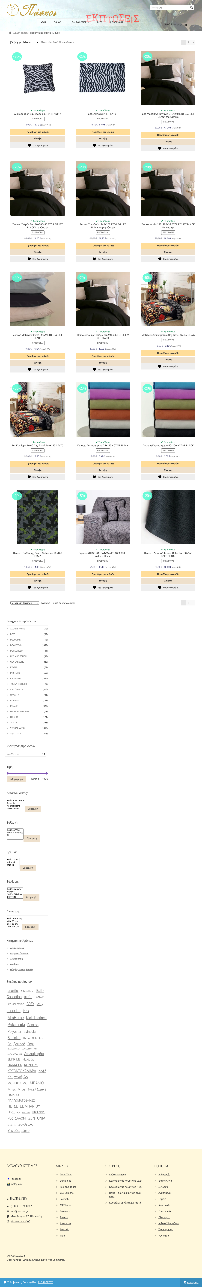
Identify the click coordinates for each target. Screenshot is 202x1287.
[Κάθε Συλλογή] (15, 830)
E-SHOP (57, 22)
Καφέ (42, 1071)
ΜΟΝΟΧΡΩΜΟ (17, 1083)
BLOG (99, 22)
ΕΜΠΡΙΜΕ (14, 1059)
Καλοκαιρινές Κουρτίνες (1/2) (125, 1186)
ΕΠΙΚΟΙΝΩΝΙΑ (116, 22)
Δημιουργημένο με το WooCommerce (43, 1259)
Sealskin (14, 1037)
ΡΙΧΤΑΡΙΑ (38, 1112)
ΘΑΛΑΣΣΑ (15, 1065)
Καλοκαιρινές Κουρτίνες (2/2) (125, 1180)
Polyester (14, 1031)
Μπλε (22, 1089)
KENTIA (13, 667)
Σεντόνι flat (12, 1125)
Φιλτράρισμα (16, 779)
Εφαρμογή (33, 808)
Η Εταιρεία (164, 1174)
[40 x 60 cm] (14, 921)
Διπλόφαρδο (34, 1053)
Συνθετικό (25, 1124)
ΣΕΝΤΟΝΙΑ (36, 1118)
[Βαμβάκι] (15, 891)
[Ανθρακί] (13, 862)
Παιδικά (14, 717)
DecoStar (15, 639)
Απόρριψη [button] (192, 1282)
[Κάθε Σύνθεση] (15, 889)
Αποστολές (164, 1205)
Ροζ (10, 1118)
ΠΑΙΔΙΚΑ (13, 1095)
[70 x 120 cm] (14, 926)
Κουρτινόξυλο (18, 1077)
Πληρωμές (164, 1217)
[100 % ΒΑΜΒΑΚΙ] (15, 894)
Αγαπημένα (164, 1192)
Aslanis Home (17, 628)
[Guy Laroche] (16, 808)
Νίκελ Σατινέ (37, 1089)
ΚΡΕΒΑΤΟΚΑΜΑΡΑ (22, 1071)
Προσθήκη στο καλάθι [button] (38, 132)
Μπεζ (11, 1089)
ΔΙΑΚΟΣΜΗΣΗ (14, 1048)
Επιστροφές (165, 1211)
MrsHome (15, 673)
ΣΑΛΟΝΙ (20, 1118)
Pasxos (33, 1024)
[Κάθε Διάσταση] (14, 918)
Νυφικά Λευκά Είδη (19, 711)
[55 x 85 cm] (14, 924)
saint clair (31, 1031)
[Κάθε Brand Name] (16, 800)
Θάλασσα (14, 695)
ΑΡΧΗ (43, 22)
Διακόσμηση (16, 689)
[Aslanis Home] (16, 805)
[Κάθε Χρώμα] (13, 859)
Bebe (12, 634)
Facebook (16, 1178)
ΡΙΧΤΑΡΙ (26, 1112)
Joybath (64, 1199)
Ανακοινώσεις (17, 948)
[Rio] (15, 835)
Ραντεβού (163, 1235)
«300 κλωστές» (117, 1174)
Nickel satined (36, 1018)
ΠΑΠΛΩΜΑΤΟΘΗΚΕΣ (21, 1100)
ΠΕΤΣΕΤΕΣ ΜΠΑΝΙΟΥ (24, 1106)
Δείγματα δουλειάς (19, 953)
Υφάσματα (15, 733)
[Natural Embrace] (15, 832)
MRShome (65, 1205)
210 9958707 (45, 1282)
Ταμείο (162, 1199)
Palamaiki (15, 678)
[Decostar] (16, 803)
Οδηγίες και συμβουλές (21, 969)
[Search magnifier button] (191, 7)
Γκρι (30, 1044)
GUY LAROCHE (17, 662)
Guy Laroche (67, 1192)
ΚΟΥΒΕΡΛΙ (31, 1065)
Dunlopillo (16, 650)
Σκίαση (13, 722)
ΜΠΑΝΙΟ (37, 1083)
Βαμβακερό (16, 1044)
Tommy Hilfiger (18, 684)
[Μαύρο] (13, 865)
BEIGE (28, 997)
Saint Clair (65, 1223)
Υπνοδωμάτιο (17, 728)
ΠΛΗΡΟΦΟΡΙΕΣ (79, 22)
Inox (26, 1011)
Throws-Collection (33, 1038)
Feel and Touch (18, 656)
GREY (30, 1004)
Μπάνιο (14, 706)
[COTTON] (15, 897)
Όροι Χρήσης (165, 1229)
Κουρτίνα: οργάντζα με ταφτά (125, 1202)
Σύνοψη (38, 138)
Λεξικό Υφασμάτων (168, 1223)
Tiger (62, 1235)
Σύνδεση (163, 1186)
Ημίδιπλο (29, 1059)
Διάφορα (14, 964)
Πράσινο (14, 1112)
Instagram (16, 1184)
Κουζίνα (14, 700)
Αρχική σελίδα (20, 32)
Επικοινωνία (165, 1180)
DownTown (16, 645)
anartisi (13, 991)
